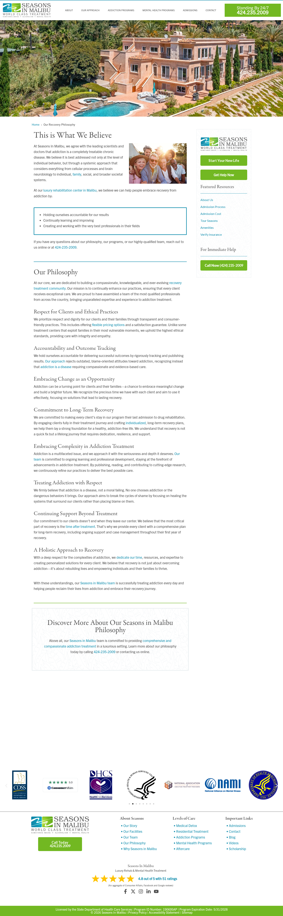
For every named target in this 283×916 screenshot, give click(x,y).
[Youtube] (156, 891)
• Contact (233, 831)
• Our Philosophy (133, 843)
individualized (136, 423)
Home (35, 124)
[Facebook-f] (125, 891)
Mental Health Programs (158, 10)
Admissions (190, 10)
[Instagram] (141, 891)
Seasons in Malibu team (97, 583)
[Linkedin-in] (148, 891)
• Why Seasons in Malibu (139, 848)
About (69, 10)
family (77, 174)
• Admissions (236, 825)
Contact (211, 10)
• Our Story (129, 825)
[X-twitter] (133, 891)
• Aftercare (182, 848)
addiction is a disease (55, 366)
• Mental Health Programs (193, 843)
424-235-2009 (65, 247)
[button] (6, 785)
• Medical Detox (185, 825)
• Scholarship (236, 848)
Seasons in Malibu (82, 640)
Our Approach (90, 10)
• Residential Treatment (191, 831)
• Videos (232, 843)
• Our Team (129, 837)
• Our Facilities (131, 831)
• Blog (230, 837)
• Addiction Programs (189, 837)
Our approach (55, 361)
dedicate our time (129, 557)
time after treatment (80, 526)
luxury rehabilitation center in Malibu (70, 190)
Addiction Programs (121, 10)
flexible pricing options (108, 324)
